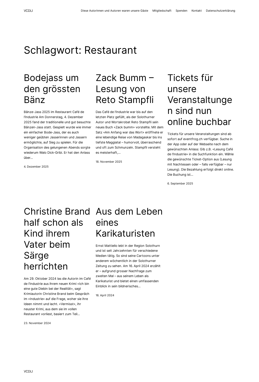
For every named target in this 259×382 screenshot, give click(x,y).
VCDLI (28, 10)
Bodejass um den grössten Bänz (52, 88)
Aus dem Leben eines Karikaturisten (129, 222)
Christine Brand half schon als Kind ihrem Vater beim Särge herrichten (57, 239)
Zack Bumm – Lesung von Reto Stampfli (125, 88)
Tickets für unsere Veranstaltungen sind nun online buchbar (199, 99)
